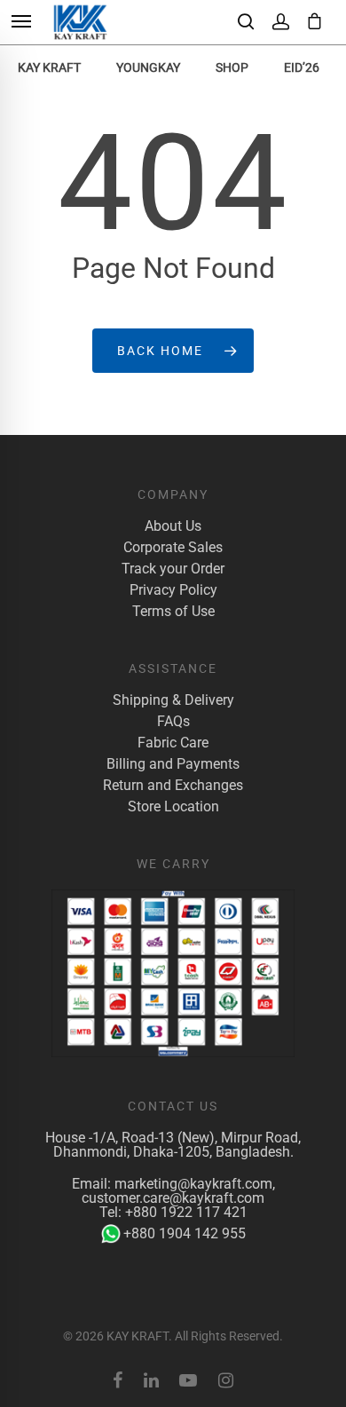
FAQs (173, 722)
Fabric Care (173, 743)
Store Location (173, 807)
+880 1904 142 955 (184, 1233)
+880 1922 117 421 (186, 1212)
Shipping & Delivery (173, 700)
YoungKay (148, 67)
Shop (232, 67)
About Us (173, 526)
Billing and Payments (173, 764)
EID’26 (301, 67)
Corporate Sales (173, 548)
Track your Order (173, 569)
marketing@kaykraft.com (193, 1183)
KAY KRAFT (49, 67)
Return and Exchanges (173, 786)
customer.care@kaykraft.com (173, 1198)
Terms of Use (173, 612)
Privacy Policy (173, 590)
